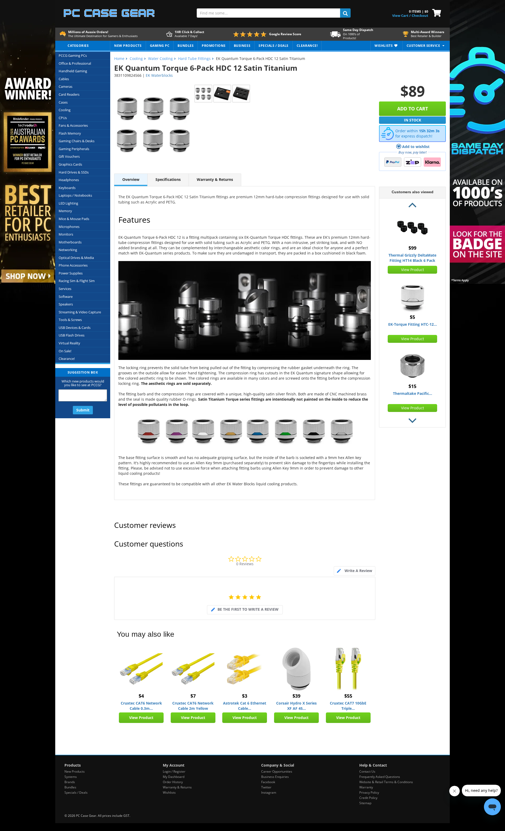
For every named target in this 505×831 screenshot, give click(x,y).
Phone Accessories (73, 265)
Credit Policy (368, 798)
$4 (141, 696)
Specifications (168, 179)
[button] (412, 206)
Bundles (70, 787)
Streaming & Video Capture (80, 312)
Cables (64, 79)
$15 (412, 386)
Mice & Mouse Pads (74, 218)
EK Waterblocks (159, 75)
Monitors (66, 234)
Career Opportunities (276, 771)
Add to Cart (412, 108)
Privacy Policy (369, 792)
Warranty (366, 787)
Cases (63, 102)
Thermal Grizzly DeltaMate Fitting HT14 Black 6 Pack (412, 258)
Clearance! (67, 358)
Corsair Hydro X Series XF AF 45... (296, 706)
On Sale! (65, 351)
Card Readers (69, 94)
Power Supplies (71, 273)
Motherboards (70, 242)
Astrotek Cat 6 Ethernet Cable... (244, 706)
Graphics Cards (70, 164)
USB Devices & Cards (74, 327)
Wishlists (169, 792)
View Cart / (401, 15)
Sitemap (365, 803)
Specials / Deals (76, 792)
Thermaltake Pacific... (412, 393)
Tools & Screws (70, 319)
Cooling (64, 110)
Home (119, 58)
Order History (173, 782)
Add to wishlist (416, 146)
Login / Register (174, 771)
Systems (70, 776)
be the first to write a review (248, 609)
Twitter (266, 787)
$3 (244, 696)
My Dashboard (173, 776)
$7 (193, 696)
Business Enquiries (275, 776)
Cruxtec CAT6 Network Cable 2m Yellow (193, 706)
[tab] (354, 570)
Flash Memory (70, 133)
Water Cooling (160, 58)
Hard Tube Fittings (194, 58)
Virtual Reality (69, 343)
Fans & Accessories (73, 125)
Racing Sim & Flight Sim (77, 280)
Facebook (268, 782)
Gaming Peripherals (74, 148)
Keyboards (67, 187)
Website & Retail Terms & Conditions (386, 782)
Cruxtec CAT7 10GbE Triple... (348, 706)
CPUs (63, 117)
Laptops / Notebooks (75, 195)
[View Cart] (435, 12)
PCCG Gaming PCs (73, 55)
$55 (348, 696)
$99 (412, 248)
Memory (65, 210)
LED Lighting (68, 203)
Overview (130, 179)
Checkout (420, 15)
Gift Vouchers (69, 156)
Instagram (268, 792)
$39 (296, 696)
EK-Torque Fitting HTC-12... (412, 324)
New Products (74, 771)
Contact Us (367, 771)
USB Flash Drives (71, 335)
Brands (69, 782)
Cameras (65, 86)
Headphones (69, 179)
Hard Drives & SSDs (74, 172)
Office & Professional (75, 63)
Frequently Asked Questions (379, 776)
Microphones (69, 226)
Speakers (66, 304)
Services (65, 288)
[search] (345, 13)
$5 (412, 317)
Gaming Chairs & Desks (76, 141)
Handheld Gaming (73, 71)
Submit (82, 409)
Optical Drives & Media (76, 257)
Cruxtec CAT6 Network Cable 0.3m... (141, 706)
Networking (68, 249)
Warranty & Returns (215, 179)
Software (66, 296)
